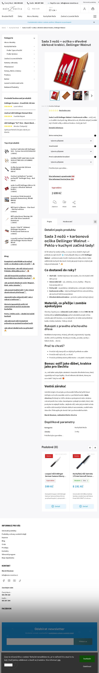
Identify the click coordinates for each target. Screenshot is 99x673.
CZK (53, 10)
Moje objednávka (8, 558)
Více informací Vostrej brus (61, 179)
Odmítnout (87, 666)
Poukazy (7, 75)
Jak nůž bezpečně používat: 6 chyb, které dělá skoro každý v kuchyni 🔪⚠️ (19, 277)
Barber (6, 79)
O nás (4, 544)
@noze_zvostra (20, 580)
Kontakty (5, 551)
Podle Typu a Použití (14, 50)
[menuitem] (8, 16)
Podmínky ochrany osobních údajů (14, 534)
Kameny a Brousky (11, 63)
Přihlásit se (83, 641)
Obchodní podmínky (89, 2)
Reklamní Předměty (11, 87)
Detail (59, 506)
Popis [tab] (49, 221)
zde (58, 660)
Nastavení (8, 665)
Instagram (9, 580)
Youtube (14, 580)
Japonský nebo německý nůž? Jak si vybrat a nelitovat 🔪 (18, 298)
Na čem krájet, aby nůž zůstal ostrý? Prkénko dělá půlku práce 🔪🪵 (18, 269)
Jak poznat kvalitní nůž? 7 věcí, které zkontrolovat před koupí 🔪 (19, 291)
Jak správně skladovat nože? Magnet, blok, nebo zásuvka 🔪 (19, 284)
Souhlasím (87, 659)
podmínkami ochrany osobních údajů (61, 633)
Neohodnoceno (65, 110)
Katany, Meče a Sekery (12, 71)
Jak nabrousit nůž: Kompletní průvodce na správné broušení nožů (18, 322)
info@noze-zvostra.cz (10, 575)
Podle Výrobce (12, 54)
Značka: (54, 106)
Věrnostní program (8, 554)
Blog (3, 541)
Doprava (5, 537)
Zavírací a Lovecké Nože (13, 58)
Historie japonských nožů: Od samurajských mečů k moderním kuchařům (17, 306)
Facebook (3, 580)
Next (95, 447)
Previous (90, 447)
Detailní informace (56, 128)
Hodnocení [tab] (67, 221)
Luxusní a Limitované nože (13, 83)
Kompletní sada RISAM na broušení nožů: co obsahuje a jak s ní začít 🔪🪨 (19, 262)
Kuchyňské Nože (10, 46)
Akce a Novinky (9, 42)
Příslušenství (9, 67)
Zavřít (90, 211)
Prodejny (5, 548)
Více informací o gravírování (61, 176)
